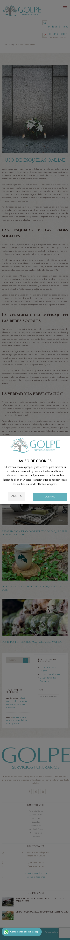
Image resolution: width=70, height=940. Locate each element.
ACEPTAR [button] (50, 497)
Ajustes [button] (16, 496)
